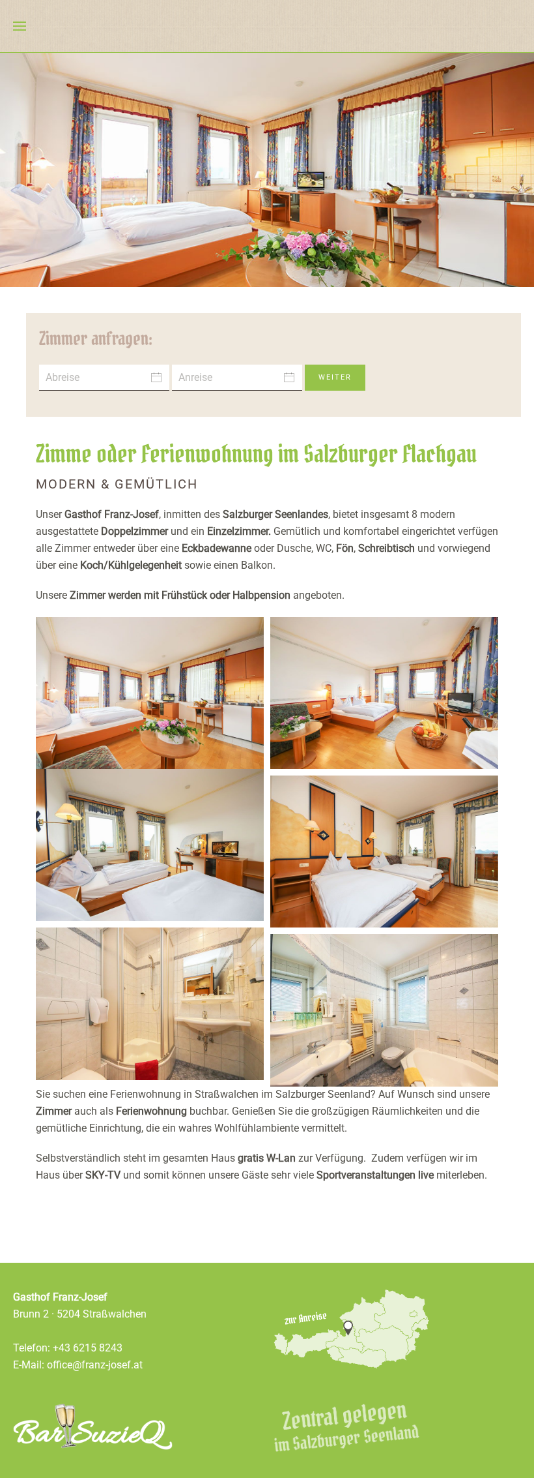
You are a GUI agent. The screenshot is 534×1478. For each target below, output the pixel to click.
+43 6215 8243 (87, 1348)
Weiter (335, 377)
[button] (19, 26)
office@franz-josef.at (95, 1365)
